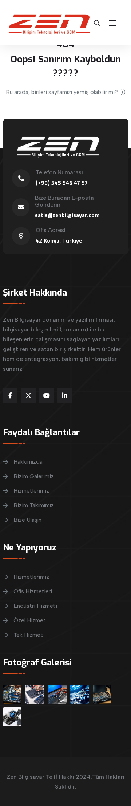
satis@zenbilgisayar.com (67, 215)
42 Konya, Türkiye (59, 240)
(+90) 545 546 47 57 (62, 183)
